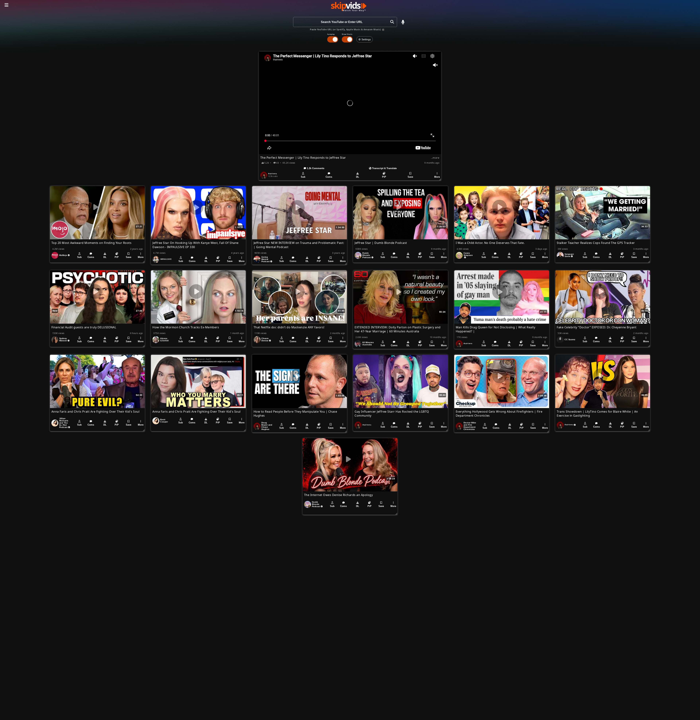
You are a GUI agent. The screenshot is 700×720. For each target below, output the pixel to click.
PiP (384, 176)
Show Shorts (347, 34)
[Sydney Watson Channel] (54, 339)
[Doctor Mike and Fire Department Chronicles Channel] (459, 426)
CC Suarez (570, 339)
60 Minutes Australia (368, 343)
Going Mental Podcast (265, 259)
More (437, 176)
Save (410, 176)
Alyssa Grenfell (164, 339)
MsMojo (63, 255)
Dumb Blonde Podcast (366, 255)
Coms (329, 176)
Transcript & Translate (384, 168)
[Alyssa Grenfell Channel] (155, 339)
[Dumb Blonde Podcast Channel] (358, 255)
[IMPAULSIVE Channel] (155, 259)
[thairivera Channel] (263, 175)
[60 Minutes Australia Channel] (358, 343)
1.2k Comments (315, 168)
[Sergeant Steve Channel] (560, 255)
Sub (303, 176)
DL (357, 176)
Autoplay (331, 34)
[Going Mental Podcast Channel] (257, 259)
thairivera (272, 174)
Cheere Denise (265, 339)
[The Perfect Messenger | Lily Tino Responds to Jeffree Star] (350, 103)
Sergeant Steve (569, 255)
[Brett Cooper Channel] (155, 420)
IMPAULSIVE (166, 259)
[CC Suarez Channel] (560, 339)
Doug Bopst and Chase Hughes (266, 426)
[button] (403, 22)
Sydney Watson (63, 339)
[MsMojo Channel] (54, 255)
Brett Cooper (164, 420)
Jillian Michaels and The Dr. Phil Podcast (63, 422)
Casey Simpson (468, 254)
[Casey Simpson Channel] (459, 255)
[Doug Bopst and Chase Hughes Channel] (257, 426)
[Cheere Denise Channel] (257, 339)
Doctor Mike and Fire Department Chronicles (470, 426)
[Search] (392, 22)
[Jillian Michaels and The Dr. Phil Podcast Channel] (54, 423)
